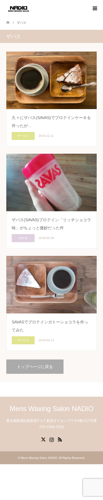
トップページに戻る (35, 366)
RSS (60, 439)
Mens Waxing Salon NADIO (52, 408)
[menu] (94, 8)
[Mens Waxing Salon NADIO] (18, 8)
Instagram (51, 439)
